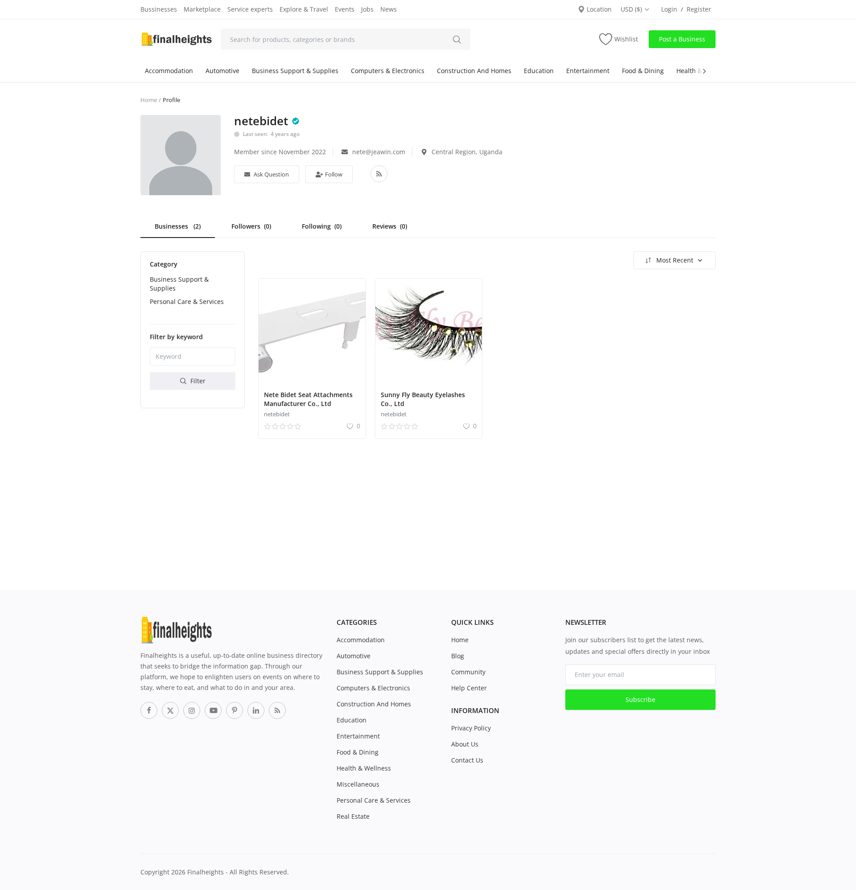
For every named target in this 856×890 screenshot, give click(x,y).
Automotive (222, 70)
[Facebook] (148, 710)
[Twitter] (170, 710)
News (388, 9)
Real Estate (353, 816)
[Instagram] (191, 710)
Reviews (389, 226)
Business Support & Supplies (295, 70)
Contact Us (467, 760)
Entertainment (587, 70)
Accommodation (169, 70)
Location (598, 9)
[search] (457, 39)
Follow (333, 174)
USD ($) (632, 9)
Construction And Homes (474, 70)
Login (669, 9)
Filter (197, 380)
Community (468, 672)
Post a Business (682, 39)
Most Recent (675, 260)
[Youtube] (213, 710)
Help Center (469, 688)
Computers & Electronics (387, 70)
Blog (457, 656)
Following (322, 226)
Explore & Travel (304, 9)
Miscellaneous (358, 784)
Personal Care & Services (187, 301)
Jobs (367, 9)
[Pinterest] (234, 710)
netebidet (277, 414)
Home (148, 100)
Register (699, 9)
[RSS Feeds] (277, 710)
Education (539, 70)
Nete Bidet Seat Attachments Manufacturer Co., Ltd (308, 399)
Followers (251, 226)
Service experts (250, 9)
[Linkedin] (255, 710)
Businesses (178, 226)
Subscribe (640, 699)
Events (344, 9)
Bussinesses (158, 9)
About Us (464, 744)
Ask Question (270, 174)
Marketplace (202, 9)
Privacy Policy (471, 728)
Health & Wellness (364, 768)
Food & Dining (643, 70)
